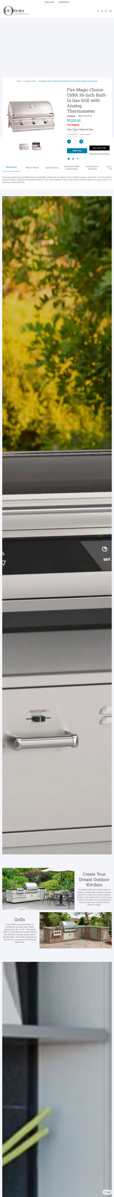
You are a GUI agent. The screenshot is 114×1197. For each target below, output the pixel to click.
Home (18, 81)
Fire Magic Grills (29, 81)
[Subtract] (69, 142)
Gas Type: (80, 129)
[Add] (81, 142)
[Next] (109, 167)
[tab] (11, 167)
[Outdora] (15, 11)
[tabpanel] (57, 178)
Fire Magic (71, 116)
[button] (102, 11)
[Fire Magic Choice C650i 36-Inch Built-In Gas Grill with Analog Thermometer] (23, 146)
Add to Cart (77, 151)
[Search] (98, 11)
